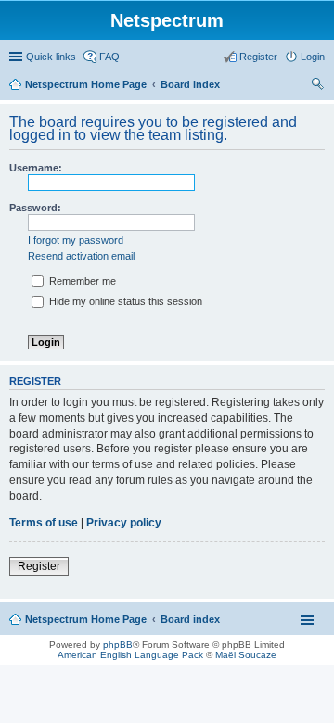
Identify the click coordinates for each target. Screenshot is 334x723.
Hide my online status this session (124, 301)
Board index (190, 84)
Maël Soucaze (245, 655)
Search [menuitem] (317, 86)
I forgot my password (75, 240)
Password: (35, 207)
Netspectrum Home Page (86, 84)
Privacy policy (123, 522)
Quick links (51, 56)
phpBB (118, 645)
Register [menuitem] (258, 56)
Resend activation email (81, 255)
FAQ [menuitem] (109, 56)
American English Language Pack (130, 655)
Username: (35, 167)
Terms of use (43, 522)
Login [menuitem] (313, 56)
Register (39, 566)
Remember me (81, 280)
